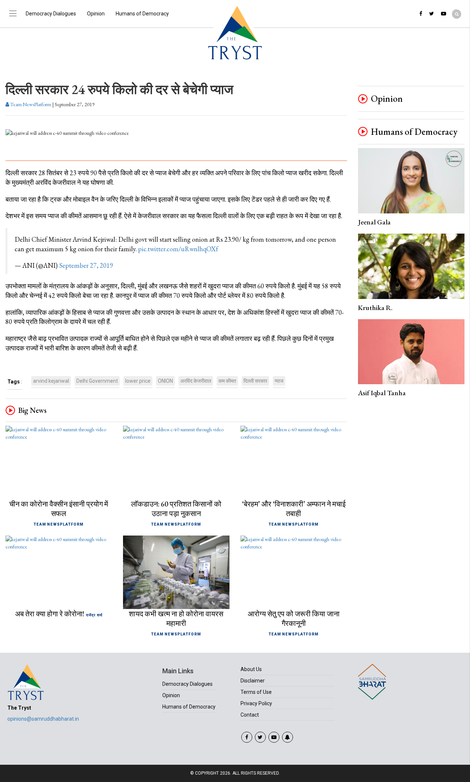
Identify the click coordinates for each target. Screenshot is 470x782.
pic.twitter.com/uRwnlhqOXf (178, 249)
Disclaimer (253, 681)
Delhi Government (97, 381)
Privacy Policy (256, 703)
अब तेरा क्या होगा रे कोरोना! (49, 614)
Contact (250, 715)
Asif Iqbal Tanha (382, 392)
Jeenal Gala (374, 222)
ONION (165, 381)
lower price (138, 381)
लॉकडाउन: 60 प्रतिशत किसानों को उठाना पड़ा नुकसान (176, 508)
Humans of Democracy (142, 14)
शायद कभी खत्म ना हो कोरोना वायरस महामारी (176, 618)
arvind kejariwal (51, 381)
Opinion (96, 14)
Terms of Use (256, 692)
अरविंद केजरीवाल (195, 381)
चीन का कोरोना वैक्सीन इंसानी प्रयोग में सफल (58, 508)
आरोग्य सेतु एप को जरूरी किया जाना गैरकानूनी (294, 618)
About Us (251, 669)
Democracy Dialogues (51, 14)
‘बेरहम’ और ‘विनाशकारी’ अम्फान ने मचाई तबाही (294, 508)
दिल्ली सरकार (255, 381)
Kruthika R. (375, 307)
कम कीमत (227, 381)
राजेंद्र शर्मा (94, 615)
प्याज (279, 381)
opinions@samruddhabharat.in (43, 719)
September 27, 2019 (86, 265)
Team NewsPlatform (30, 104)
